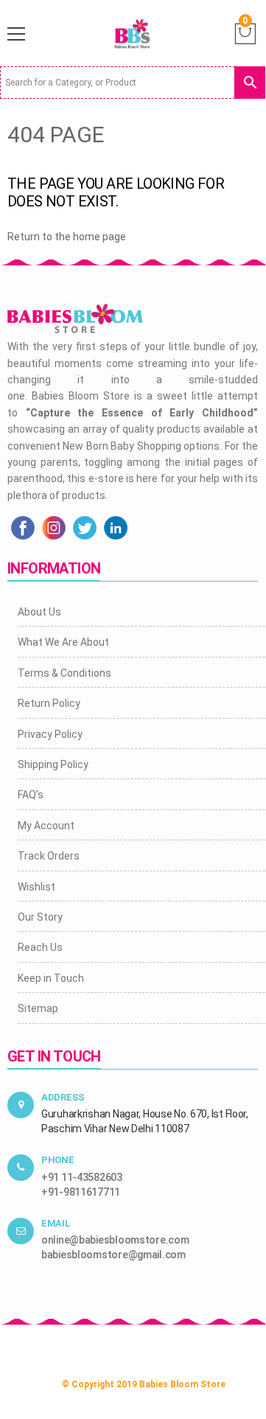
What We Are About (63, 642)
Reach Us (40, 947)
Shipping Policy (53, 764)
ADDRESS (63, 1097)
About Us (39, 612)
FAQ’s (30, 795)
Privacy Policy (50, 734)
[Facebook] (22, 527)
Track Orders (49, 856)
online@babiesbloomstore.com (115, 1240)
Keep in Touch (51, 978)
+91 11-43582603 (81, 1177)
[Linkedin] (115, 527)
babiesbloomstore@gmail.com (113, 1255)
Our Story (40, 917)
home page (99, 237)
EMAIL (56, 1223)
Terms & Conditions (64, 673)
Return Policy (49, 703)
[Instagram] (53, 527)
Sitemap (38, 1008)
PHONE (57, 1159)
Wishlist (36, 887)
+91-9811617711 (80, 1192)
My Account (46, 825)
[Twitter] (84, 527)
